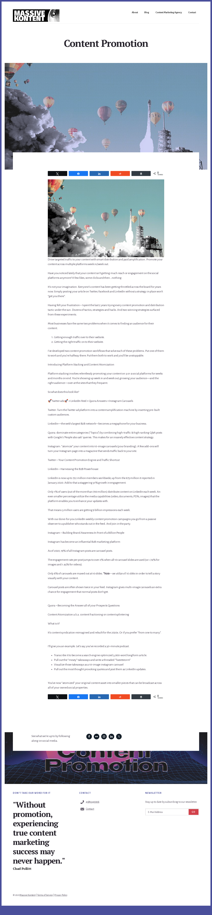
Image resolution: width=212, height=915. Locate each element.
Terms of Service (45, 895)
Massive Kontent (28, 895)
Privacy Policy (60, 895)
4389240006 (92, 802)
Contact (90, 809)
